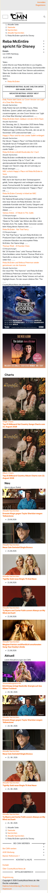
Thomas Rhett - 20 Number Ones (16, 246)
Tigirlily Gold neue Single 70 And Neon (20, 579)
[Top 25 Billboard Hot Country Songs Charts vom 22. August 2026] (24, 399)
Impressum (7, 889)
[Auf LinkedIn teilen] (12, 62)
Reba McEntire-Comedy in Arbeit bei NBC (19, 193)
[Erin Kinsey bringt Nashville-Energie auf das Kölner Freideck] (24, 671)
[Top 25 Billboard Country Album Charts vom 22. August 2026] (24, 450)
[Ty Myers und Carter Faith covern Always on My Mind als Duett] (24, 596)
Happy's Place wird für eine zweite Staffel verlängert (23, 135)
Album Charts (8, 473)
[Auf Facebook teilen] (8, 62)
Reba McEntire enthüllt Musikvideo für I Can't (21, 152)
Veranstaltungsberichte (12, 683)
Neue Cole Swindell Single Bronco (18, 547)
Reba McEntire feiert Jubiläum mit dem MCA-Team (23, 119)
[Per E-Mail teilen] (13, 62)
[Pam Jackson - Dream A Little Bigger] (24, 351)
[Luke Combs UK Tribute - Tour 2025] (24, 307)
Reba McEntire (14, 81)
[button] (11, 856)
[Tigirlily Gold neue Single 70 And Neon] (24, 564)
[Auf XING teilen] (11, 62)
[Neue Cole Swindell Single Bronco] (24, 533)
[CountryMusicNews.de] (19, 16)
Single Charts (8, 422)
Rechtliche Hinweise (30, 886)
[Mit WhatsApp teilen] (10, 62)
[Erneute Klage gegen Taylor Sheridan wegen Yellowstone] (24, 499)
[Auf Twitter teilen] (9, 62)
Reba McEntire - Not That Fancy (16, 229)
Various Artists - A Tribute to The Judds (18, 213)
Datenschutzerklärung (11, 886)
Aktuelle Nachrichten (11, 511)
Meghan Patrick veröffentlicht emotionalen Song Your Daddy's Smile (22, 645)
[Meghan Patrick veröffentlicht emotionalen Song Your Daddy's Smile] (24, 630)
